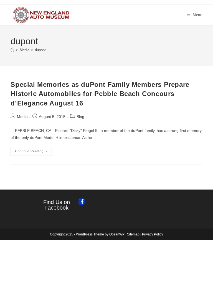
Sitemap (133, 234)
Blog (80, 116)
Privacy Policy (152, 234)
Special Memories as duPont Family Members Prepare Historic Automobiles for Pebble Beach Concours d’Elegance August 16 (100, 94)
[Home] (12, 50)
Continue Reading (33, 152)
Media (22, 116)
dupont (40, 50)
